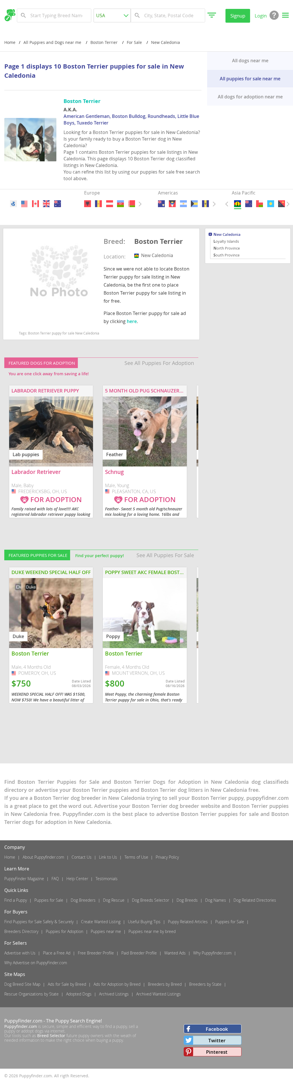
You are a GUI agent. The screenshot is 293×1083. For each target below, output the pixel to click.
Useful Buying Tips (144, 921)
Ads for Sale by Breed (67, 984)
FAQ (55, 878)
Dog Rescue (113, 900)
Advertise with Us (19, 953)
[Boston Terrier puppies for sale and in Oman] (259, 203)
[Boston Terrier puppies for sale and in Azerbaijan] (120, 203)
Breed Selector (51, 1035)
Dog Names (215, 900)
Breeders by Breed (165, 984)
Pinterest (216, 1052)
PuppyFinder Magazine (24, 878)
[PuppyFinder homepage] (9, 15)
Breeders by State (205, 984)
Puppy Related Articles (188, 921)
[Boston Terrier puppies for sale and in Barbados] (205, 203)
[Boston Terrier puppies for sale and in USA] (24, 203)
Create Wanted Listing (100, 921)
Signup (237, 15)
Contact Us (82, 857)
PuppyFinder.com (23, 1021)
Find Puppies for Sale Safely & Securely (39, 921)
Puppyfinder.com (20, 1026)
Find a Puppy (15, 900)
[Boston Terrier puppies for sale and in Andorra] (98, 203)
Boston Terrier (158, 241)
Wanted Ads (175, 953)
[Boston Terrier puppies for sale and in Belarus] (131, 203)
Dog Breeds (187, 900)
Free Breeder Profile (96, 953)
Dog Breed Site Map (22, 984)
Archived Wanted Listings (158, 994)
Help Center (77, 878)
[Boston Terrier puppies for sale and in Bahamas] (194, 203)
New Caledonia (227, 235)
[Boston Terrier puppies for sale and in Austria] (109, 203)
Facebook (217, 1029)
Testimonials (107, 878)
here (132, 321)
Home (9, 42)
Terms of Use (136, 857)
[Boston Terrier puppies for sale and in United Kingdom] (46, 203)
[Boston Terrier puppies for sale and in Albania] (87, 203)
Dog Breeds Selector (150, 900)
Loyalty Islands (226, 241)
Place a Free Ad (56, 953)
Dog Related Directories (254, 900)
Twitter (216, 1040)
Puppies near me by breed (152, 931)
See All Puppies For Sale (165, 555)
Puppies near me (106, 931)
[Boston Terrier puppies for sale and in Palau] (270, 203)
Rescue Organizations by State (31, 994)
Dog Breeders (83, 900)
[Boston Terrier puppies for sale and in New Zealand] (248, 203)
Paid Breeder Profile (139, 953)
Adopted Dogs (79, 994)
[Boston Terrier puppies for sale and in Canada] (35, 203)
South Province (226, 255)
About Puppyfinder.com (43, 857)
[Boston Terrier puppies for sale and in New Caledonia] (237, 203)
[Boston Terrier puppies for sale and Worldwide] (13, 203)
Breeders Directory (21, 931)
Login (261, 15)
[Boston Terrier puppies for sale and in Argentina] (183, 203)
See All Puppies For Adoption (159, 362)
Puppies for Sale (48, 900)
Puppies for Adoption (64, 931)
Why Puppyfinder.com (212, 953)
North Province (226, 248)
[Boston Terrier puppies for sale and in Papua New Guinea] (281, 203)
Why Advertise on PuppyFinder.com (35, 962)
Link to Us (108, 857)
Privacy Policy (167, 857)
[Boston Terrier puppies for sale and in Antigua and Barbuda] (172, 203)
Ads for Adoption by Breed (117, 984)
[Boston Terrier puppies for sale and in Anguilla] (161, 203)
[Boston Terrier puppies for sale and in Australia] (57, 203)
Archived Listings (114, 994)
